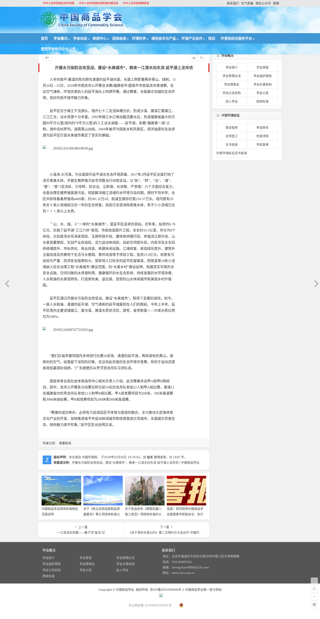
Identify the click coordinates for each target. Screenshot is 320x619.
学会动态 (80, 38)
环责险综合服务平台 (236, 38)
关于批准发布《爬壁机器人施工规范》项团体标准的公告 (143, 514)
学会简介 (232, 67)
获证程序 (232, 127)
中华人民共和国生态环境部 (58, 3)
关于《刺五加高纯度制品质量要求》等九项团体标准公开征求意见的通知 (101, 514)
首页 (44, 38)
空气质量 (247, 3)
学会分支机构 (231, 93)
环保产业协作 (192, 38)
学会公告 (262, 93)
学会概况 (60, 38)
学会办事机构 (262, 84)
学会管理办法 (231, 76)
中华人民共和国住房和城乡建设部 (98, 3)
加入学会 (232, 101)
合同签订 (232, 136)
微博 (276, 3)
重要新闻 (65, 443)
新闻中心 (100, 38)
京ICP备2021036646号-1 (167, 589)
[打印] (193, 58)
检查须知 (262, 136)
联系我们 (233, 3)
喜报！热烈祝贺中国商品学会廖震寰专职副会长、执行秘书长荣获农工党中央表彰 (185, 514)
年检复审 (262, 144)
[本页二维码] (314, 604)
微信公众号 (263, 3)
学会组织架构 (262, 76)
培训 (211, 38)
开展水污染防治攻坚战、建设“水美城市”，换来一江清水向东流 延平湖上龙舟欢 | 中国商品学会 (135, 462)
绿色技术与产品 (164, 38)
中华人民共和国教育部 (136, 3)
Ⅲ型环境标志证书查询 (231, 153)
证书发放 (232, 144)
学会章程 (262, 67)
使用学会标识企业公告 (58, 49)
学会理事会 (231, 84)
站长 (150, 457)
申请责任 (262, 127)
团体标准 (119, 38)
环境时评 (139, 38)
